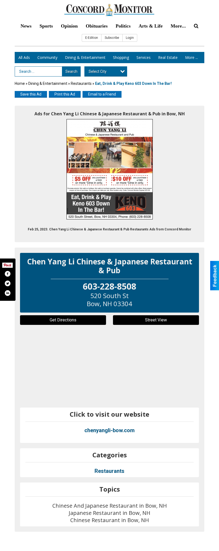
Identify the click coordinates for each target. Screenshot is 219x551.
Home (20, 83)
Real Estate (168, 57)
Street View (156, 319)
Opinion (69, 26)
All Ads (24, 57)
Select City (98, 71)
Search (71, 71)
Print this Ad (64, 94)
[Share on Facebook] (7, 274)
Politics (123, 26)
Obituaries (97, 26)
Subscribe (112, 38)
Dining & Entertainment (85, 57)
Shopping (121, 57)
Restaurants (81, 83)
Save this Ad (30, 94)
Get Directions (63, 319)
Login (130, 38)
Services (143, 57)
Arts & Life (151, 26)
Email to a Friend (102, 94)
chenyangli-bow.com (109, 430)
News (26, 26)
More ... (191, 57)
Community (47, 57)
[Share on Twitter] (7, 283)
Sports (46, 26)
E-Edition (91, 38)
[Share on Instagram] (7, 293)
